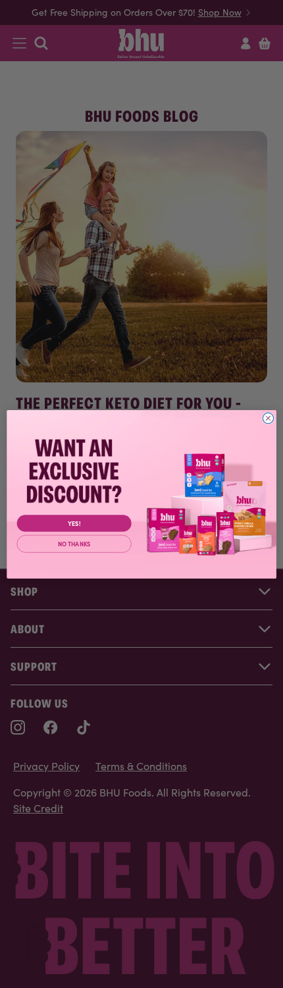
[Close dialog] (268, 418)
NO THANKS (74, 543)
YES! (74, 523)
